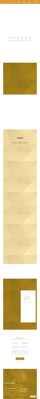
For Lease (30, 2)
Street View (25, 142)
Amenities (14, 142)
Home (13, 1)
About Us (18, 2)
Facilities (20, 142)
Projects (24, 1)
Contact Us (35, 2)
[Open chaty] (37, 396)
